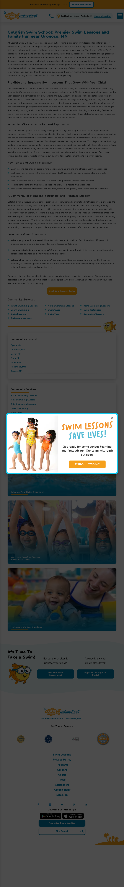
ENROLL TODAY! (87, 464)
